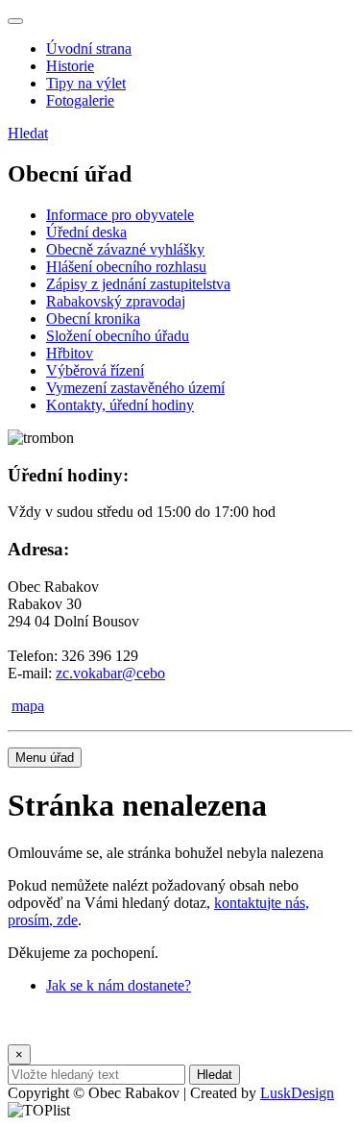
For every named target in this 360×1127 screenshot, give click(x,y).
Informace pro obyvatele (120, 215)
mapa (28, 706)
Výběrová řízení (95, 370)
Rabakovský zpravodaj (115, 301)
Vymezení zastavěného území (135, 388)
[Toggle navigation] (15, 21)
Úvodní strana (89, 48)
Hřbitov (69, 353)
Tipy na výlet (86, 83)
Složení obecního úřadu (117, 336)
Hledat (28, 133)
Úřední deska (86, 232)
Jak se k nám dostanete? (118, 985)
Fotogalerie (80, 100)
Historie (70, 66)
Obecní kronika (93, 318)
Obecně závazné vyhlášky (125, 249)
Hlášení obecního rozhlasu (126, 266)
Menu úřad (44, 757)
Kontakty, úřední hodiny (120, 405)
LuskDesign (297, 1093)
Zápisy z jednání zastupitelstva (138, 284)
